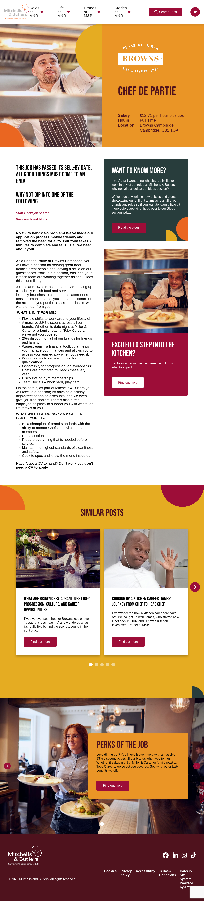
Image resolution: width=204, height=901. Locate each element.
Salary (124, 115)
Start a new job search (32, 213)
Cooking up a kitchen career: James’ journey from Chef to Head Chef (141, 601)
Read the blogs (129, 227)
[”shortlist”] (195, 12)
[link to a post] (58, 558)
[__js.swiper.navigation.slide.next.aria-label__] (195, 587)
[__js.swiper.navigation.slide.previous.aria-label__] (7, 766)
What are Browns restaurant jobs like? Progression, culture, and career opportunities (57, 604)
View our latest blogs (31, 219)
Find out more (128, 382)
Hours (123, 120)
